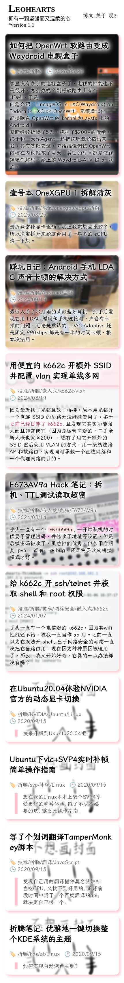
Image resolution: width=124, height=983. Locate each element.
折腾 (35, 71)
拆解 (95, 207)
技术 (23, 71)
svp (34, 784)
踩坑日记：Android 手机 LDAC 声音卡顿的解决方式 (62, 271)
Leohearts (31, 8)
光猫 (64, 510)
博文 (88, 15)
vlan (81, 390)
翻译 (47, 862)
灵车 (47, 608)
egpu (82, 207)
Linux (74, 714)
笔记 (47, 207)
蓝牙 (68, 292)
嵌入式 (49, 390)
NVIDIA (38, 714)
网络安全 (64, 608)
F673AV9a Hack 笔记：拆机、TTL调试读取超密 (56, 489)
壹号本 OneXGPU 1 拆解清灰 (61, 192)
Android (51, 292)
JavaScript (66, 862)
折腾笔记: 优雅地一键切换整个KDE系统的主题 (59, 933)
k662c (66, 390)
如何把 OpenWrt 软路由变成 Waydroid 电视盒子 (59, 50)
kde (34, 953)
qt (42, 953)
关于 (101, 15)
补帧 (45, 784)
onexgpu (64, 207)
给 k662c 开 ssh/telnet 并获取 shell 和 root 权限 (59, 588)
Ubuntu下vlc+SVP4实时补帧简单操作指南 (59, 764)
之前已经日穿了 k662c (36, 423)
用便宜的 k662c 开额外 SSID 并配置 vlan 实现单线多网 (60, 370)
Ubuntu (57, 714)
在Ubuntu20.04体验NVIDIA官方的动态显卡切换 (58, 693)
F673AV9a (83, 510)
